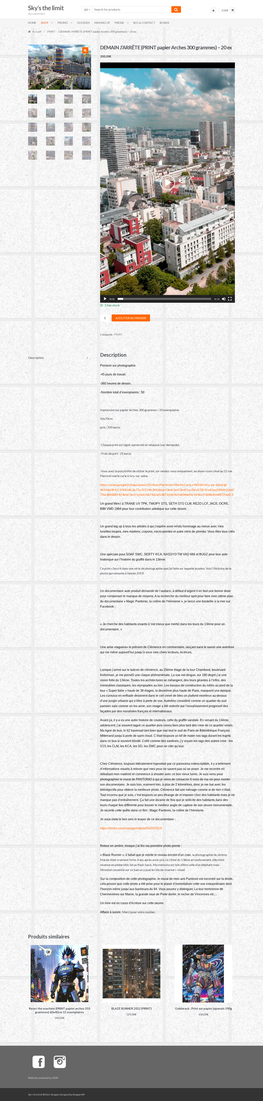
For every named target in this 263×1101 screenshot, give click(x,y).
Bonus (164, 22)
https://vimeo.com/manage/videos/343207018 (131, 828)
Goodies (83, 22)
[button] (85, 50)
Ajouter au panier (131, 318)
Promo (63, 22)
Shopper (55, 1094)
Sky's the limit (46, 8)
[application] (167, 182)
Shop (44, 22)
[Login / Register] (213, 10)
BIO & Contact (144, 22)
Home (32, 22)
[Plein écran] (230, 299)
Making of (102, 22)
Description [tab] (36, 357)
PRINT (51, 31)
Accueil (36, 31)
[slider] (164, 299)
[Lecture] (105, 299)
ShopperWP (79, 1094)
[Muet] (224, 299)
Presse (119, 22)
